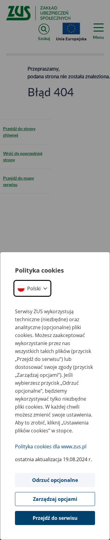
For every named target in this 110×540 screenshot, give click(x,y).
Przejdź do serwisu (55, 518)
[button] (32, 288)
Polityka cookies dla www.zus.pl (50, 446)
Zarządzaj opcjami (55, 499)
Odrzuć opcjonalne (55, 480)
